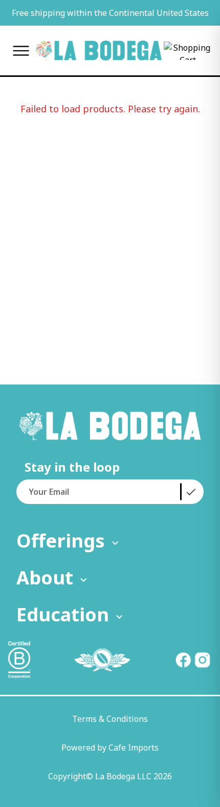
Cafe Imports (133, 747)
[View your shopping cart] (188, 51)
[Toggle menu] (21, 50)
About (44, 577)
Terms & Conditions (110, 718)
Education (62, 614)
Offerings (60, 540)
